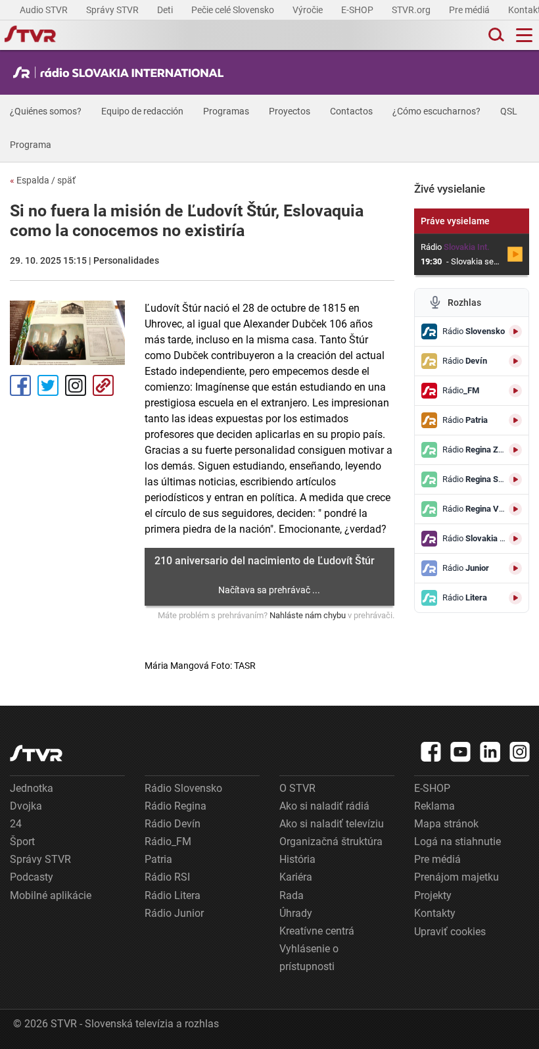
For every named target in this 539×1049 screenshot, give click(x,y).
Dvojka (26, 806)
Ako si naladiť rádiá (324, 806)
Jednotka (31, 788)
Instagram (75, 385)
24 (16, 823)
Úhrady (295, 913)
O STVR (297, 788)
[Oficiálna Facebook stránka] (431, 752)
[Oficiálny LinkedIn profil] (490, 752)
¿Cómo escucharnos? (436, 111)
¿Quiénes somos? (46, 111)
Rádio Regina (175, 806)
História (297, 859)
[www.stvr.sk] (36, 753)
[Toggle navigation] (524, 35)
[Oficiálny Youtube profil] (461, 752)
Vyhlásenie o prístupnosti (309, 957)
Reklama (434, 806)
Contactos (351, 111)
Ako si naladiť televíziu (331, 823)
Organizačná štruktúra (331, 841)
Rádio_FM (168, 841)
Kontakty (435, 913)
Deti (166, 10)
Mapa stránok (446, 823)
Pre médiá (470, 10)
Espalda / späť (43, 180)
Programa (30, 144)
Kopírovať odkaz (103, 385)
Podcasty (31, 877)
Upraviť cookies (450, 931)
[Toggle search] (494, 35)
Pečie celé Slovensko (233, 10)
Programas (226, 111)
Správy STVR (113, 10)
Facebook (20, 385)
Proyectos (289, 111)
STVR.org (412, 10)
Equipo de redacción (142, 111)
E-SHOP (358, 10)
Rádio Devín (172, 823)
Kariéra (295, 877)
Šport (22, 841)
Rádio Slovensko (183, 788)
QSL (508, 111)
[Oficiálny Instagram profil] (520, 752)
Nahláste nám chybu (308, 615)
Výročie (309, 10)
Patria (158, 859)
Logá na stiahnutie (457, 841)
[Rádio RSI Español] (121, 72)
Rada (291, 895)
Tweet (48, 385)
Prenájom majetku (456, 877)
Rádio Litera (172, 895)
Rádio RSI (167, 877)
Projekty (433, 895)
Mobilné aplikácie (50, 895)
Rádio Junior (174, 913)
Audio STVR (45, 10)
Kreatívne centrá (316, 931)
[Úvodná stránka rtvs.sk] (30, 35)
